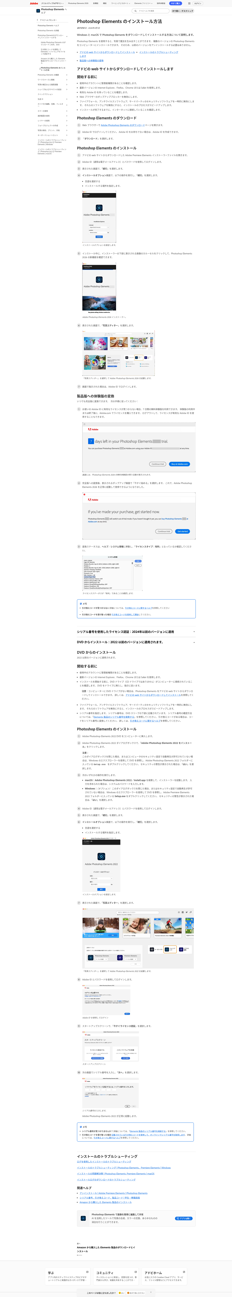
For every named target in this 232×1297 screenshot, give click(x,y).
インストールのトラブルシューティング (158, 52)
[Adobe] (34, 3)
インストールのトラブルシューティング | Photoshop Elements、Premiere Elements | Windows (124, 1167)
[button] (189, 3)
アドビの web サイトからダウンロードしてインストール (153, 695)
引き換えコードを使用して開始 (125, 614)
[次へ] (166, 1251)
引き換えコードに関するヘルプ (138, 607)
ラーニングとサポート (119, 3)
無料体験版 (161, 3)
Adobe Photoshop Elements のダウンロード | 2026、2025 (53, 43)
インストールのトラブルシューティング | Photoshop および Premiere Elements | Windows (52, 142)
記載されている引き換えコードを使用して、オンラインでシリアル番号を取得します (148, 1134)
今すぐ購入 (175, 3)
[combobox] (151, 10)
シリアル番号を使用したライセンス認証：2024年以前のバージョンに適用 (125, 631)
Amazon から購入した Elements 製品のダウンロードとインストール (53, 60)
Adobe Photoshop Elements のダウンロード (123, 125)
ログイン (197, 3)
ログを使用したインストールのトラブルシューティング (104, 1161)
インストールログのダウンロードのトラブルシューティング (106, 1179)
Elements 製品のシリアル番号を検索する (114, 717)
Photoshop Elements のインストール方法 (53, 68)
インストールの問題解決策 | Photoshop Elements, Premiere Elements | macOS (115, 1173)
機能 (104, 3)
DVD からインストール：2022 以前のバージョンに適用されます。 (121, 642)
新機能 (95, 3)
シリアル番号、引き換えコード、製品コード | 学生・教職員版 (110, 1197)
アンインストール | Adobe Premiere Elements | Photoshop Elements (114, 1193)
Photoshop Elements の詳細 (48, 30)
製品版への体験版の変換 (92, 60)
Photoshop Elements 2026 (78, 3)
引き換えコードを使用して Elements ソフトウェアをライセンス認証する (53, 51)
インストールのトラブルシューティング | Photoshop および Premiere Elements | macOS (52, 151)
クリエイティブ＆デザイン (51, 3)
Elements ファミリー (142, 3)
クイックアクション (45, 94)
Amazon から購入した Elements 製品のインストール (106, 1202)
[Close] (151, 1292)
